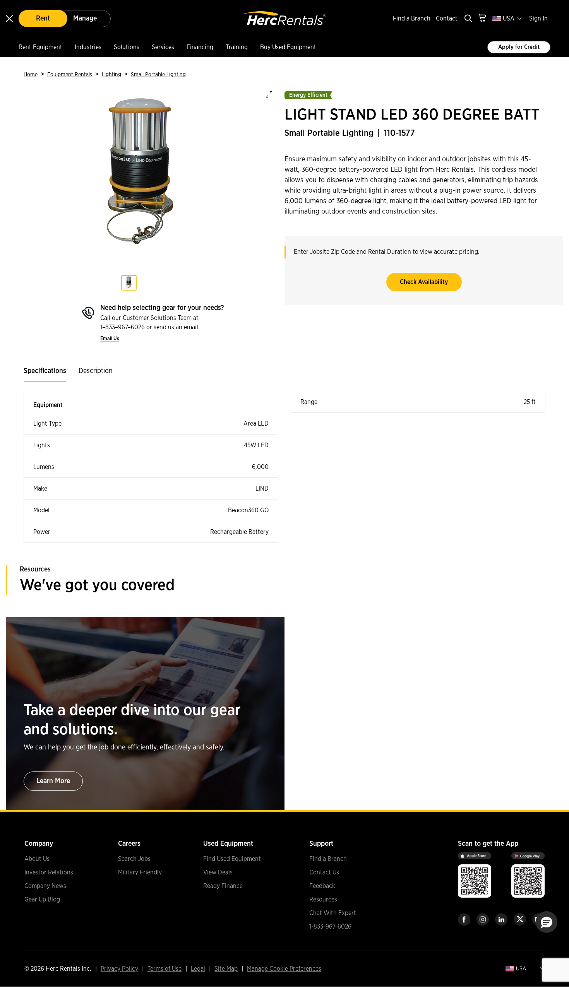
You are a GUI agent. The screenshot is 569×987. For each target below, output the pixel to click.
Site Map (226, 969)
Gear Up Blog (42, 899)
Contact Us (324, 872)
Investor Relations (48, 872)
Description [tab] (96, 371)
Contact (447, 18)
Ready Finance (223, 886)
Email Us (109, 338)
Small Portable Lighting (158, 74)
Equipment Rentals (69, 74)
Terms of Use (164, 969)
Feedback (322, 886)
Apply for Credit (519, 47)
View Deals (218, 872)
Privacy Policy (119, 969)
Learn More (53, 781)
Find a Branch (411, 18)
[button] (546, 922)
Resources (323, 899)
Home (31, 74)
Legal (198, 969)
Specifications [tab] (45, 371)
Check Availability (424, 282)
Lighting (111, 74)
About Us (37, 859)
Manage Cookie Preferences (284, 969)
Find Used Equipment (232, 859)
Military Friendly (140, 872)
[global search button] (467, 19)
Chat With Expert (332, 913)
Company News (45, 886)
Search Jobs (134, 859)
